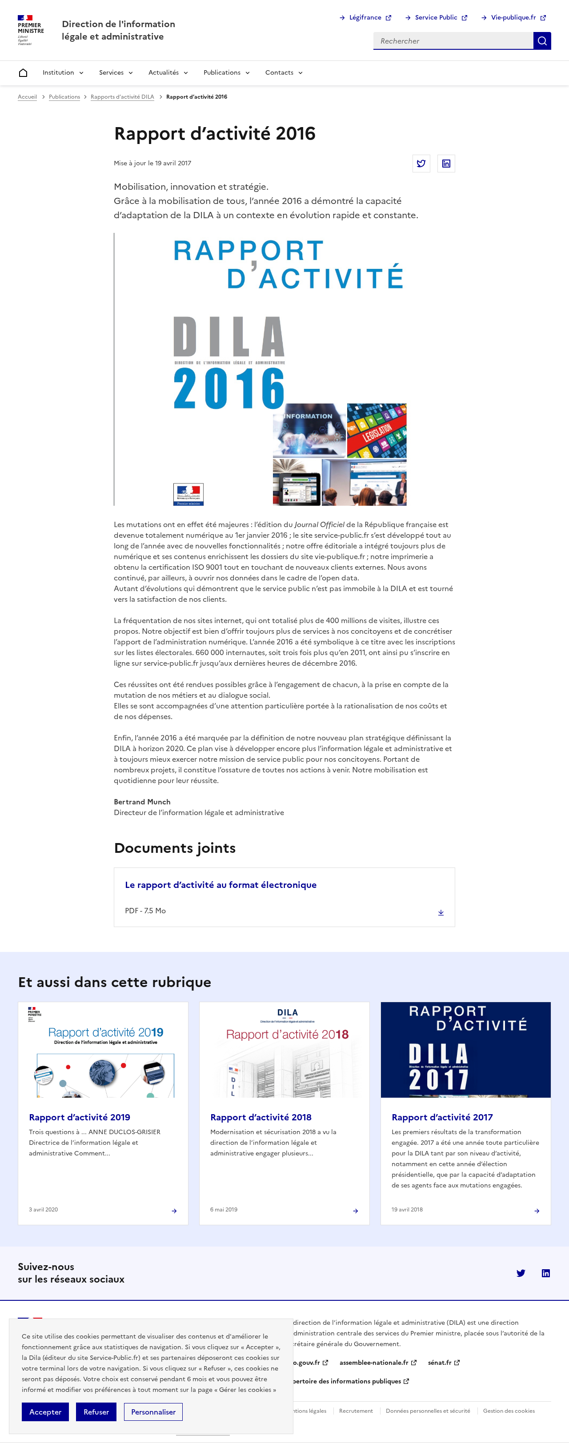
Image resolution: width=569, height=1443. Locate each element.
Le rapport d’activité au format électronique (221, 884)
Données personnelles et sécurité (428, 1411)
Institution (58, 72)
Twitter (521, 1273)
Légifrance (365, 17)
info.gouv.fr (302, 1362)
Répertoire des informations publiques (342, 1381)
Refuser (96, 1412)
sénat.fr (440, 1362)
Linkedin (546, 1273)
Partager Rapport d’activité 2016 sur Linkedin (446, 163)
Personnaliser (153, 1412)
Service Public (436, 17)
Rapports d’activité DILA (122, 97)
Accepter (45, 1412)
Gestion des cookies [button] (509, 1411)
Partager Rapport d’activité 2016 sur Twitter (421, 163)
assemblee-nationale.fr (374, 1362)
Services (111, 72)
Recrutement (356, 1411)
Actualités (163, 72)
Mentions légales (305, 1411)
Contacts (279, 72)
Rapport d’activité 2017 (442, 1117)
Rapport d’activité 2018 (261, 1117)
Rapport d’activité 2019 (79, 1117)
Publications (222, 72)
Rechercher (542, 41)
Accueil (27, 97)
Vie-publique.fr (513, 17)
